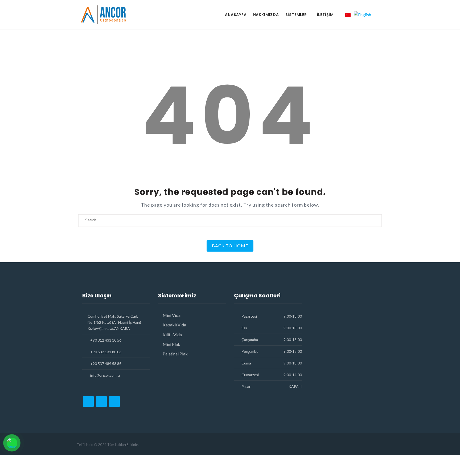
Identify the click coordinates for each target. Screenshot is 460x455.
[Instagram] (88, 401)
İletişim (325, 14)
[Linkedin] (101, 401)
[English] (362, 14)
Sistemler (296, 14)
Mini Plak (171, 344)
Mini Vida (171, 315)
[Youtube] (114, 401)
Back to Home (230, 245)
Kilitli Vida (172, 334)
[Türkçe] (347, 14)
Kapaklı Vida (174, 324)
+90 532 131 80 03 (105, 352)
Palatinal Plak (175, 353)
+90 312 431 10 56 (105, 340)
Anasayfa (236, 14)
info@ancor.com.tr (105, 375)
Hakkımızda (266, 14)
